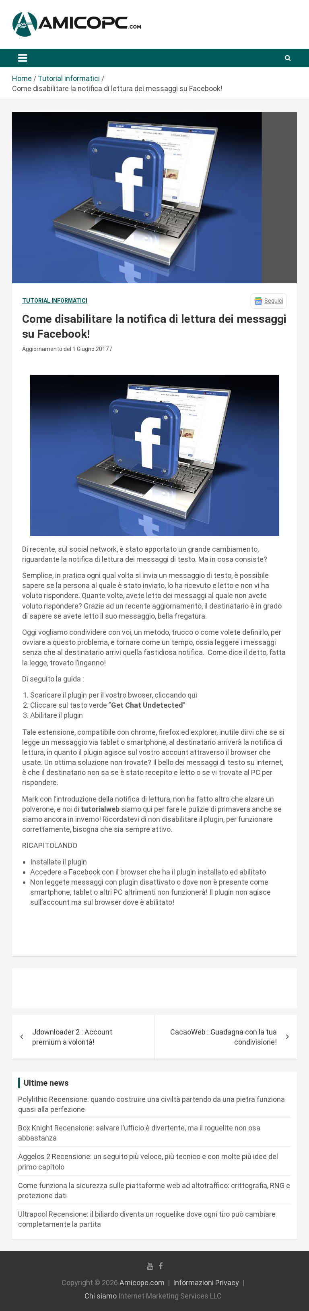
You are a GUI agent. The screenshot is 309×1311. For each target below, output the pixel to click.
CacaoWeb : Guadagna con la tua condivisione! (223, 1037)
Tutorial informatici (54, 300)
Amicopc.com (142, 1282)
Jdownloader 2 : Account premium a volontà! (72, 1037)
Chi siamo (100, 1296)
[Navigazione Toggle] (22, 58)
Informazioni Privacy (206, 1282)
